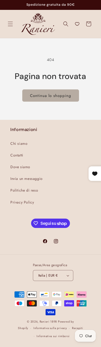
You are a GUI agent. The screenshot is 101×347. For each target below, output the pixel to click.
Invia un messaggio (26, 178)
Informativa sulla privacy (50, 328)
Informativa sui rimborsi (53, 336)
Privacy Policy (22, 202)
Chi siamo (18, 143)
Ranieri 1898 (48, 321)
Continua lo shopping (50, 96)
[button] (10, 24)
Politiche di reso (24, 190)
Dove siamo (20, 166)
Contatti (16, 155)
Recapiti (77, 328)
